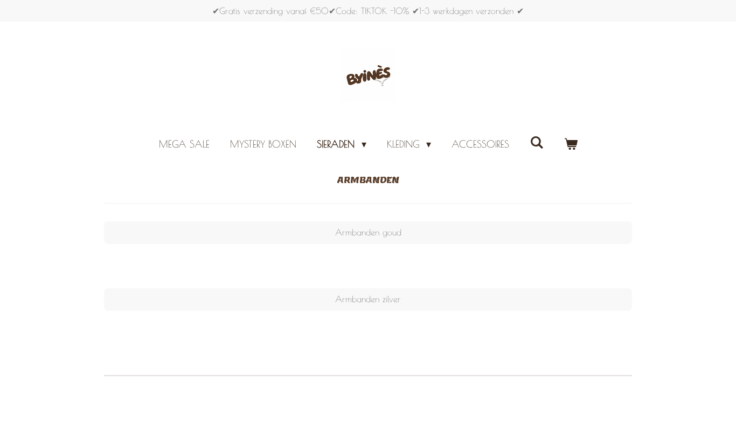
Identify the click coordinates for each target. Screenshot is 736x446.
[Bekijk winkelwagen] (570, 144)
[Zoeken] (536, 142)
